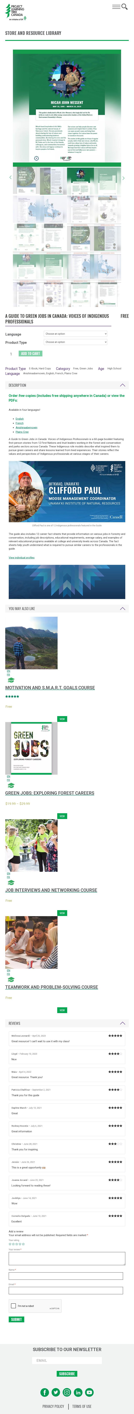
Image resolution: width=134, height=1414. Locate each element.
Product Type (16, 342)
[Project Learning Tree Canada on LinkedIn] (78, 1392)
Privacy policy (53, 1406)
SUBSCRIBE (67, 1373)
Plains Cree (22, 432)
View (62, 719)
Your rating (14, 1240)
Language (13, 334)
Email (12, 1284)
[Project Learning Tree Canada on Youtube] (89, 1392)
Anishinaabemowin (26, 427)
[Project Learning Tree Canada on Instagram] (67, 1392)
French (20, 423)
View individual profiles (22, 557)
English (20, 418)
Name (12, 1270)
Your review (15, 1249)
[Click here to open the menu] (116, 7)
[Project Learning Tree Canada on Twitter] (55, 1392)
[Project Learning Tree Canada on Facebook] (44, 1392)
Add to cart (30, 353)
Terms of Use (81, 1406)
